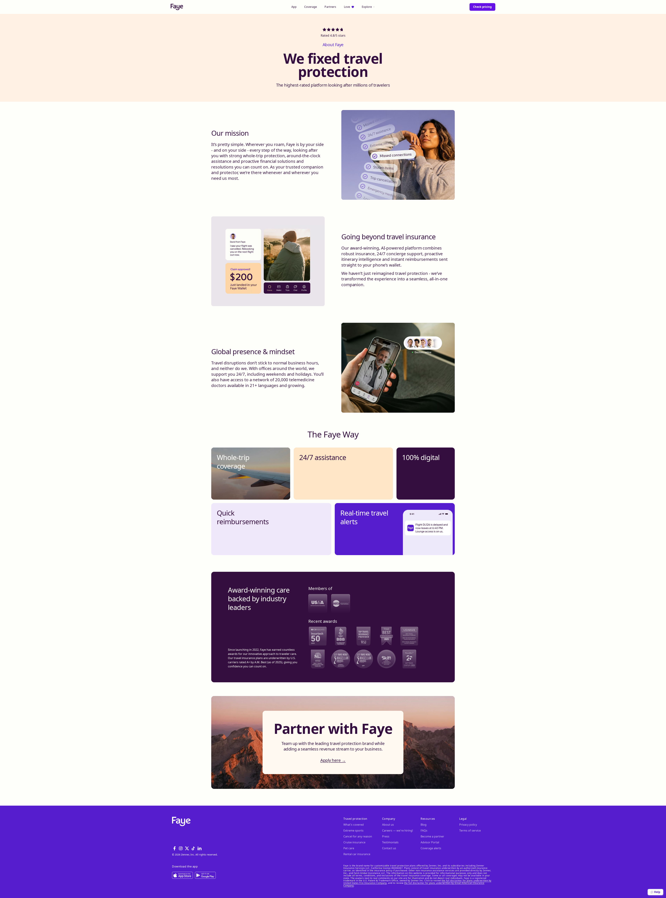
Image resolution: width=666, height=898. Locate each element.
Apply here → (333, 760)
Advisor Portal (430, 842)
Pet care (348, 848)
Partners (330, 7)
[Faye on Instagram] (180, 848)
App (294, 7)
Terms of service (470, 830)
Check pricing (482, 7)
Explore (367, 7)
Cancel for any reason (357, 836)
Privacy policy (468, 825)
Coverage (310, 7)
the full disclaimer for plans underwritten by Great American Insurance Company (413, 884)
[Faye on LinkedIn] (199, 848)
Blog (423, 825)
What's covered (353, 825)
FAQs (424, 830)
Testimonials (390, 842)
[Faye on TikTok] (193, 848)
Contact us (389, 848)
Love (347, 7)
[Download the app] (182, 875)
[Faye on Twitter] (187, 848)
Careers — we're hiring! (397, 830)
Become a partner (432, 836)
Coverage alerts (431, 848)
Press (385, 836)
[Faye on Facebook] (174, 848)
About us (388, 825)
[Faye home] (177, 7)
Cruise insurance (354, 842)
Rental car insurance (356, 854)
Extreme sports (353, 830)
